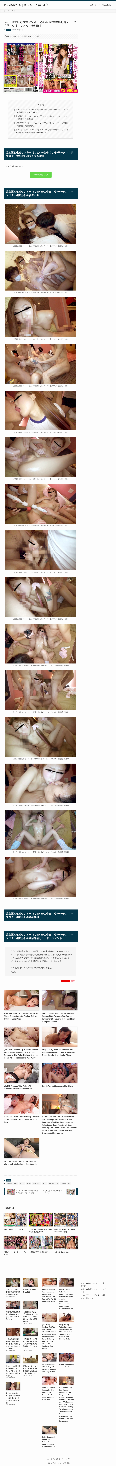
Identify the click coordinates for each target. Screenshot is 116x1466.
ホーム (46, 1459)
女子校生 (63, 1183)
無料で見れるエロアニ (90, 1298)
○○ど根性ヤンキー (12, 1183)
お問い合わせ (55, 1459)
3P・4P (22, 1183)
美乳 (69, 1183)
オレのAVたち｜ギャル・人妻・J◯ (26, 5)
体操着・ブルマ (53, 1183)
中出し (45, 1183)
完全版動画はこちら (41, 176)
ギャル (8, 30)
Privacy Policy (67, 1459)
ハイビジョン (37, 1183)
